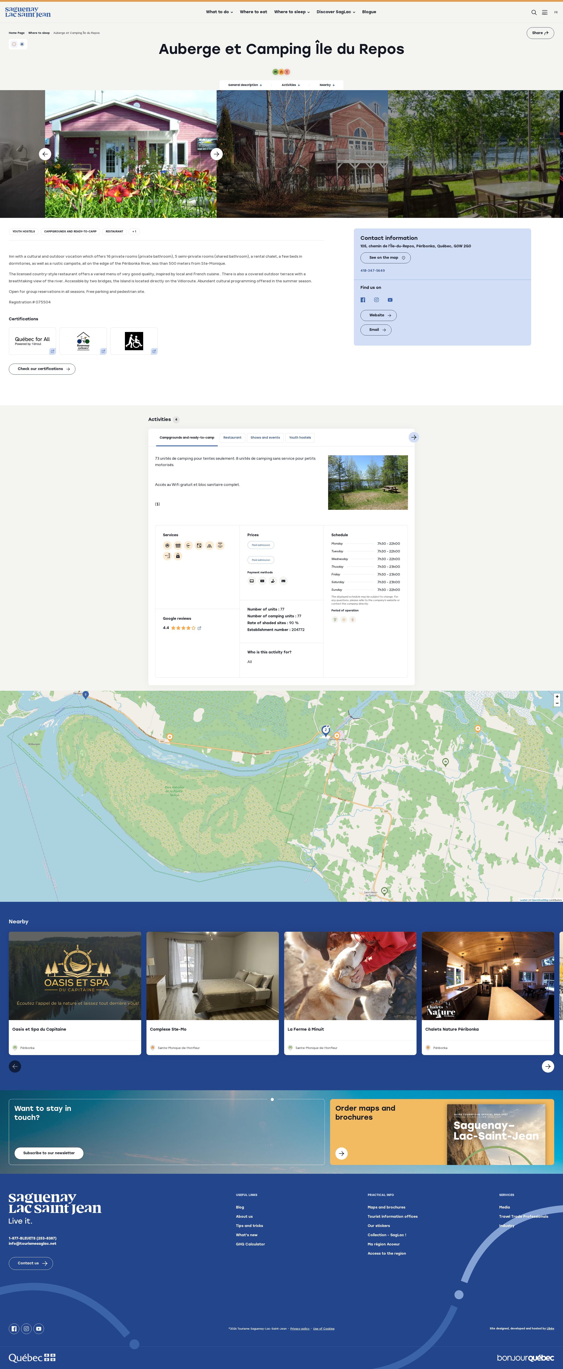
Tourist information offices (393, 1217)
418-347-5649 (372, 270)
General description (243, 85)
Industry (507, 1226)
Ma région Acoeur (384, 1244)
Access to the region (387, 1254)
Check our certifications (40, 369)
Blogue (369, 12)
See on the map (383, 258)
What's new (247, 1235)
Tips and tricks (249, 1226)
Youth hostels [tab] (300, 437)
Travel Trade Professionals (523, 1217)
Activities (289, 85)
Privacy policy (300, 1329)
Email (374, 330)
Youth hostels (24, 231)
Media (504, 1207)
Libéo (550, 1328)
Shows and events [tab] (265, 437)
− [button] (557, 703)
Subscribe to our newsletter (49, 1153)
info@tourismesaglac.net (33, 1244)
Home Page (17, 33)
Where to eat (253, 12)
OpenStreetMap (540, 900)
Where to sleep (39, 33)
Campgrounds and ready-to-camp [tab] (187, 437)
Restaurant (114, 231)
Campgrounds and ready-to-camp (70, 231)
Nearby (325, 85)
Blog (240, 1207)
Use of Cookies (324, 1329)
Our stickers (379, 1226)
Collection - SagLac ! (387, 1235)
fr (556, 12)
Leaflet (523, 900)
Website (376, 315)
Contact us (28, 1263)
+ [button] (557, 696)
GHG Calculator (250, 1244)
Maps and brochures (386, 1207)
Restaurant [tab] (232, 437)
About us (244, 1217)
